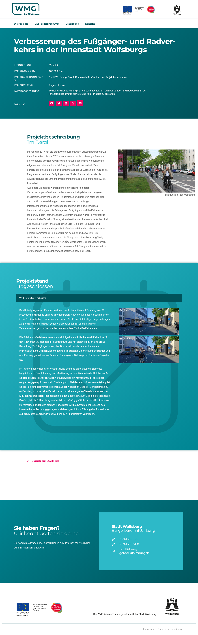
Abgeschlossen (34, 297)
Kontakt (90, 23)
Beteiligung (72, 23)
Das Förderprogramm (46, 23)
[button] (51, 103)
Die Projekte (21, 23)
